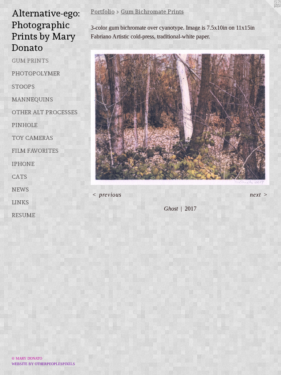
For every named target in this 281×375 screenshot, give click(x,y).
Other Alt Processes (45, 112)
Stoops (23, 86)
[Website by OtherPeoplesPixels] (266, 14)
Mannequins (32, 99)
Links (20, 202)
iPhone (23, 163)
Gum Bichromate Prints (152, 11)
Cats (19, 176)
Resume (23, 215)
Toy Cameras (32, 137)
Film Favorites (35, 150)
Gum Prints (30, 60)
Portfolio (103, 11)
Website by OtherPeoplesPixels (43, 364)
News (20, 189)
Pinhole (24, 125)
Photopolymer (36, 73)
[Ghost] (180, 117)
